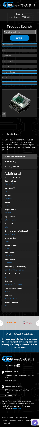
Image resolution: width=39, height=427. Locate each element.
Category (5, 50)
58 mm (8, 213)
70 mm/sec (10, 256)
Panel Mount (10, 220)
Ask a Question (12, 167)
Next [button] (37, 323)
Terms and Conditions (24, 421)
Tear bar (8, 198)
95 (6, 306)
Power (4, 83)
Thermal (8, 184)
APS (7, 248)
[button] (4, 114)
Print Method (7, 61)
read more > (18, 408)
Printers (17, 17)
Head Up (9, 284)
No (6, 227)
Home (10, 17)
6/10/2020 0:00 (11, 298)
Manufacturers (7, 45)
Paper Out (18, 284)
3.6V (7, 206)
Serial (7, 191)
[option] (12, 322)
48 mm (8, 263)
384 (6, 241)
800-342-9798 (23, 334)
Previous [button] (1, 323)
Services (13, 421)
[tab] (19, 156)
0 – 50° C (9, 291)
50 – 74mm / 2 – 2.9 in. (14, 270)
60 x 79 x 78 (10, 234)
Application (6, 56)
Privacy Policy (6, 423)
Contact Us (5, 421)
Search (19, 38)
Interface (5, 66)
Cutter (4, 77)
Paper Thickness (8, 72)
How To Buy (10, 162)
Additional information (15, 157)
